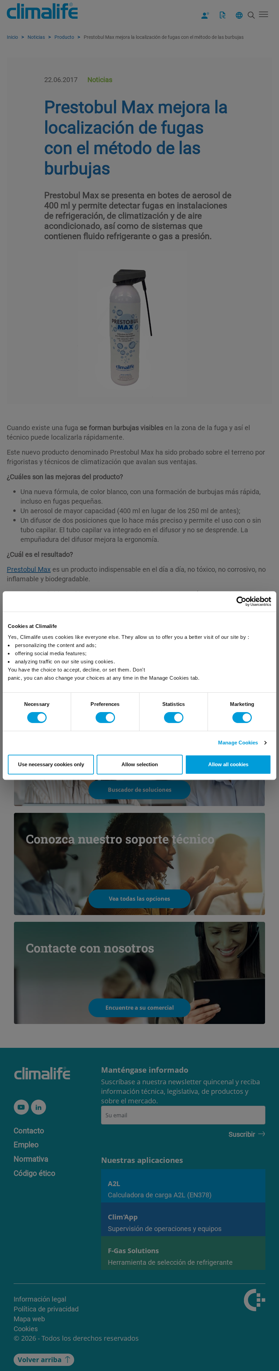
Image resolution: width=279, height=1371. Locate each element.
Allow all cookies (228, 764)
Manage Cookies (238, 742)
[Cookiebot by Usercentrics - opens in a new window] (241, 601)
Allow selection (139, 764)
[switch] (105, 717)
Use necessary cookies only (51, 764)
